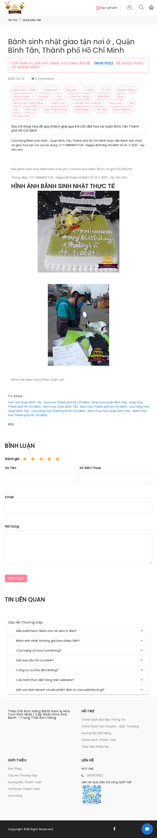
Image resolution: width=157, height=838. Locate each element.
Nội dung (12, 526)
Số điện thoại (90, 468)
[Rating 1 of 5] (25, 459)
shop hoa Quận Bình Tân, (110, 402)
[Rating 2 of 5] (33, 459)
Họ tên (10, 468)
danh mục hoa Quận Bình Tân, (109, 411)
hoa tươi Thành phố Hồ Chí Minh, (67, 402)
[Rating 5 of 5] (57, 459)
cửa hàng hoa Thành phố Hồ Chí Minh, (58, 411)
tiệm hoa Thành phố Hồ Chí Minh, (103, 407)
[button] (106, 7)
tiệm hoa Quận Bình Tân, (60, 407)
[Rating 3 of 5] (41, 459)
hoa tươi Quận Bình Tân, (25, 402)
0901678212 (104, 63)
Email (9, 497)
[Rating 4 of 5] (49, 459)
